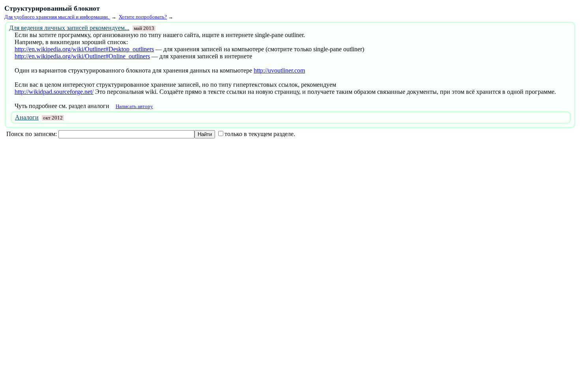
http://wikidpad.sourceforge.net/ (54, 91)
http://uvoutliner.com (279, 70)
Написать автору (134, 106)
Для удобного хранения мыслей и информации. (57, 17)
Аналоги (27, 117)
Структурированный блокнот (52, 8)
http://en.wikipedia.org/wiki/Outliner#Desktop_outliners (84, 49)
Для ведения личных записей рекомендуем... (69, 27)
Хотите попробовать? (143, 17)
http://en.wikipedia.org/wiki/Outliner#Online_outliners (82, 56)
